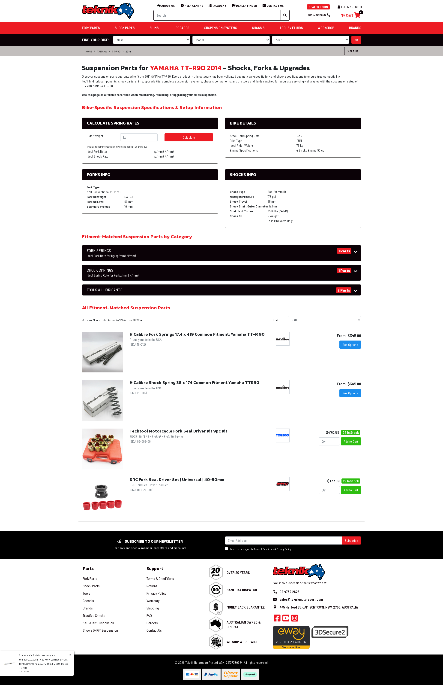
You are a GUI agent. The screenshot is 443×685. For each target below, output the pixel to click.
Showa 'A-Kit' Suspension (100, 630)
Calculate (189, 137)
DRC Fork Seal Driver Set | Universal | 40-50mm (177, 479)
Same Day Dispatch (242, 590)
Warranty (153, 600)
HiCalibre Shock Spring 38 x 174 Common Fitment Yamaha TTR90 (194, 382)
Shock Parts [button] (125, 28)
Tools (86, 593)
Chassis (88, 600)
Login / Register (353, 7)
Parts (88, 568)
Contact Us (154, 630)
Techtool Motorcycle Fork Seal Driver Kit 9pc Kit (178, 431)
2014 (128, 51)
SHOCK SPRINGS (112, 272)
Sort (275, 320)
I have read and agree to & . (260, 549)
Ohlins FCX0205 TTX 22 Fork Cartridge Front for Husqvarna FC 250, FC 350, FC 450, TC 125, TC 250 (44, 663)
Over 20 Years (238, 572)
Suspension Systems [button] (220, 28)
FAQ (149, 615)
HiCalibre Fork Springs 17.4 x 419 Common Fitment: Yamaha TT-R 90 (197, 334)
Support (155, 568)
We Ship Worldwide (242, 641)
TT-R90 (116, 51)
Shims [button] (154, 28)
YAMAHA (102, 51)
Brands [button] (355, 28)
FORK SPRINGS (111, 253)
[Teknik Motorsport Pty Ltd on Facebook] (277, 619)
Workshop (326, 28)
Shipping (153, 608)
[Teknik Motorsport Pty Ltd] (108, 10)
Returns (152, 586)
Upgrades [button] (181, 28)
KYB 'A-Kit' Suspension (98, 623)
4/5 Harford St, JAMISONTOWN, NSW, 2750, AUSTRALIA (319, 607)
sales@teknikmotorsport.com (301, 599)
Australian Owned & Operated (244, 624)
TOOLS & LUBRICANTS (105, 289)
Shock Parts (91, 586)
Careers (152, 623)
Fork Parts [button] (91, 28)
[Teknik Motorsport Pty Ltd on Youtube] (285, 619)
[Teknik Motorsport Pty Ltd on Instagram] (294, 619)
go (356, 40)
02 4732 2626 (317, 15)
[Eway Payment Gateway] (291, 637)
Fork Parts (90, 578)
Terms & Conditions (264, 549)
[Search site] (285, 15)
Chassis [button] (258, 28)
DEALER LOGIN (318, 7)
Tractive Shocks (94, 615)
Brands (88, 608)
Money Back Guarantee (246, 607)
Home (89, 51)
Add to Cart (351, 441)
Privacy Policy (283, 549)
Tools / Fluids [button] (291, 28)
